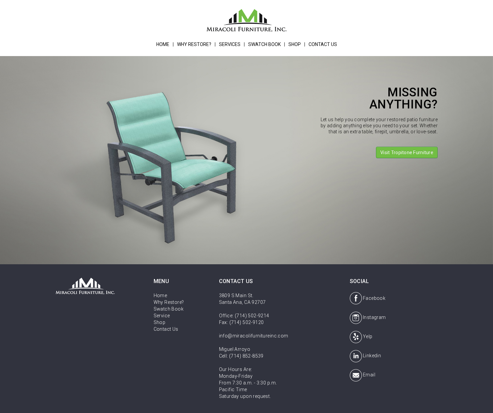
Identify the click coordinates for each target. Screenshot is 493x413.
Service (162, 315)
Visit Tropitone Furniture (406, 152)
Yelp (368, 336)
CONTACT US (323, 44)
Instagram (374, 317)
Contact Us (166, 329)
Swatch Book (169, 309)
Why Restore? (169, 302)
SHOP (294, 44)
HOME (162, 44)
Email (369, 374)
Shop (160, 322)
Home (160, 295)
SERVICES (229, 44)
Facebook (374, 298)
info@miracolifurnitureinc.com (253, 335)
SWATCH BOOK (264, 44)
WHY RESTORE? (194, 44)
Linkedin (372, 355)
